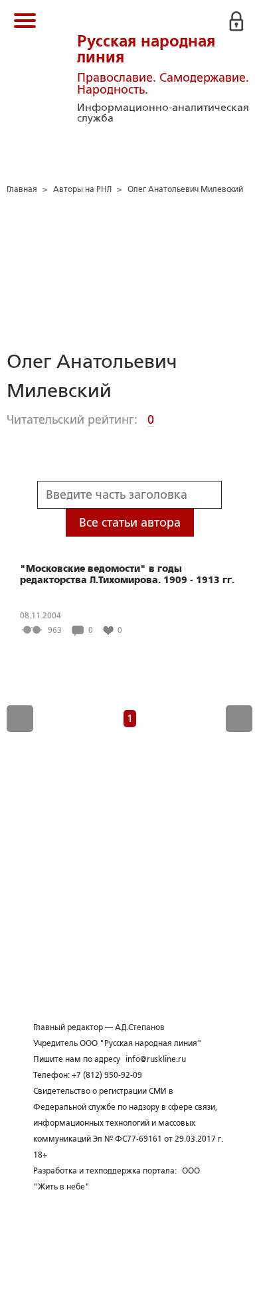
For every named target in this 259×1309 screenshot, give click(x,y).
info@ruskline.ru (156, 1059)
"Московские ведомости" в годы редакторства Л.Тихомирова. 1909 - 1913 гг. (127, 574)
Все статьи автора (130, 522)
